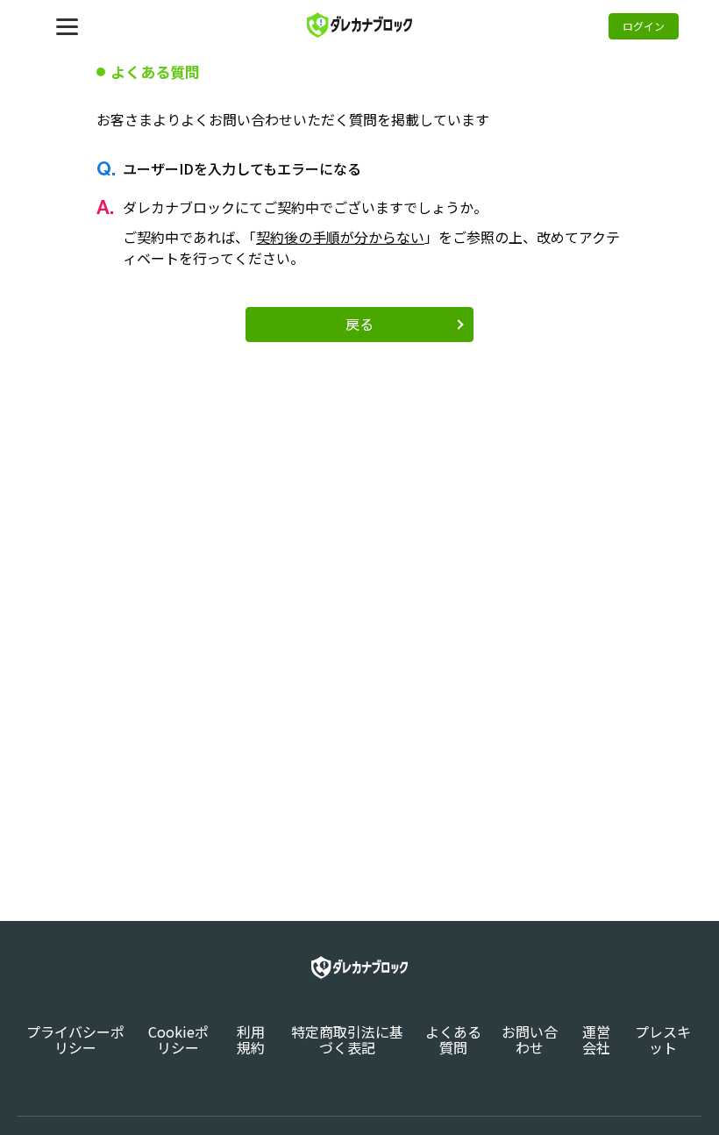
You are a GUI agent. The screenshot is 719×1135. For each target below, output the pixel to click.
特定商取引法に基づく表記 (347, 1040)
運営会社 (596, 1040)
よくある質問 (453, 1040)
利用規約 (251, 1040)
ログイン (644, 25)
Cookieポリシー (178, 1040)
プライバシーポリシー (75, 1040)
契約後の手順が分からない (340, 236)
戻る (359, 323)
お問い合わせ (530, 1040)
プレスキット (663, 1040)
